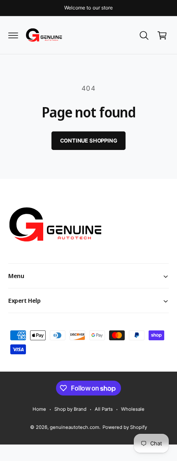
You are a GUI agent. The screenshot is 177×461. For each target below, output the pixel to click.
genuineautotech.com (74, 427)
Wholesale (132, 409)
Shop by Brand (70, 409)
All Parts (104, 409)
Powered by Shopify (124, 427)
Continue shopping (88, 140)
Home (39, 409)
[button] (13, 35)
